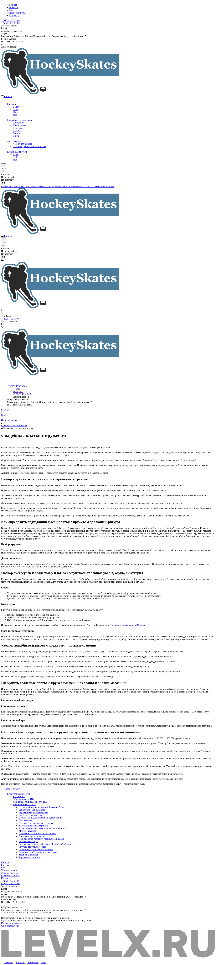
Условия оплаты (9, 870)
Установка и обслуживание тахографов (38, 852)
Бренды (5, 865)
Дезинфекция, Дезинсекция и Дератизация (40, 817)
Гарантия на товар (10, 875)
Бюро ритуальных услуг (31, 815)
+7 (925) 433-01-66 (10, 20)
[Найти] (3, 183)
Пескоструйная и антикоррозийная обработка (42, 807)
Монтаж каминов (27, 831)
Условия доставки (10, 873)
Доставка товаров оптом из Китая (36, 823)
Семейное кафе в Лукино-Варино (36, 849)
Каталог (5, 862)
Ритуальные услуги (28, 841)
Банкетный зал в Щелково (32, 809)
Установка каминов (28, 854)
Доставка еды (25, 820)
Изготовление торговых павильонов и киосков (42, 828)
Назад (17, 389)
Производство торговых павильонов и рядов (41, 839)
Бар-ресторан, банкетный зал (33, 812)
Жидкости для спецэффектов (33, 825)
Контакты (6, 878)
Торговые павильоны (29, 857)
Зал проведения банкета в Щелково (127, 625)
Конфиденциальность (12, 923)
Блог (3, 867)
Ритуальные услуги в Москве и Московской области (45, 844)
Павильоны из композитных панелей (37, 833)
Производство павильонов (32, 836)
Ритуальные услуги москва (32, 847)
